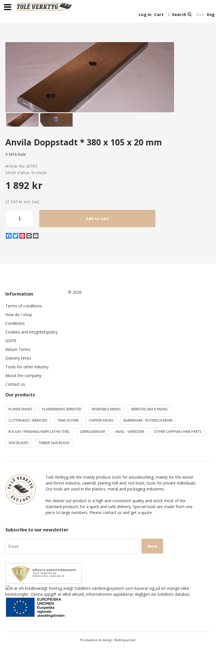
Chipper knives (101, 420)
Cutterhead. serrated (27, 420)
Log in (145, 14)
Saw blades (18, 442)
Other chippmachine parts (177, 431)
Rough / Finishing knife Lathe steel (39, 431)
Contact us (15, 384)
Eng (211, 14)
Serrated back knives (149, 409)
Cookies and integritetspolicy (31, 332)
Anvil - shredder (129, 431)
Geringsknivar (92, 431)
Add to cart (97, 218)
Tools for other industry (27, 366)
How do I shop (18, 314)
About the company (23, 375)
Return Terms (17, 349)
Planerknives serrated (62, 409)
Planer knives (20, 409)
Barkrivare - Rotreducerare (148, 420)
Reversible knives (106, 409)
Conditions (15, 323)
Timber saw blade (54, 442)
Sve (200, 14)
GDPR (10, 340)
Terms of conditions (23, 306)
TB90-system (67, 420)
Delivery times (18, 358)
